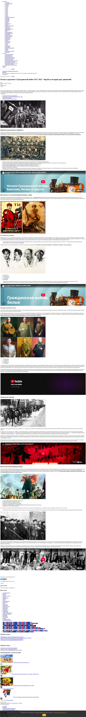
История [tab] (4, 618)
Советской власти (12, 165)
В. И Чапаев (5, 279)
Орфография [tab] (5, 611)
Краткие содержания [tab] (7, 613)
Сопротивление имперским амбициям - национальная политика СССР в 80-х (16, 637)
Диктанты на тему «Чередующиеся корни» (9, 647)
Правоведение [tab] (6, 610)
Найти (13, 76)
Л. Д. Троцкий (21, 242)
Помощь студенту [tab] (6, 606)
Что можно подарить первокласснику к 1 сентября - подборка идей (25, 674)
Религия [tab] (4, 597)
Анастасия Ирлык (9, 688)
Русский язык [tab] (5, 617)
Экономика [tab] (5, 604)
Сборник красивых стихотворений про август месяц (23, 685)
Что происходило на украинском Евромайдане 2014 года (11, 640)
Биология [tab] (5, 593)
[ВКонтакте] (1, 579)
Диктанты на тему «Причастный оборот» (8, 649)
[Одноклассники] (6, 579)
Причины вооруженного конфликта (10, 95)
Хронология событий (7, 97)
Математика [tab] (5, 608)
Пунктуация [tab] (5, 607)
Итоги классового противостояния (10, 98)
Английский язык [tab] (6, 592)
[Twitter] (3, 579)
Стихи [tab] (4, 600)
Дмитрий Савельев (10, 677)
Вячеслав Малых (9, 665)
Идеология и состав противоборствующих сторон (13, 96)
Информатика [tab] (5, 598)
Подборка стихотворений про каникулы (21, 662)
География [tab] (5, 609)
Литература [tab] (5, 616)
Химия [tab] (4, 594)
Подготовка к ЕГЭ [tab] (6, 596)
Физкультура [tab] (5, 605)
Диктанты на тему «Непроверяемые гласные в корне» (11, 650)
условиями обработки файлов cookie (60, 712)
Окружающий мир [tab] (6, 619)
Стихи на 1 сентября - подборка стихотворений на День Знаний (26, 697)
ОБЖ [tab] (4, 603)
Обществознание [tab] (6, 601)
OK (44, 715)
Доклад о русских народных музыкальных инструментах (11, 638)
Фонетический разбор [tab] (7, 620)
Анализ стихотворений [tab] (7, 612)
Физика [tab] (4, 599)
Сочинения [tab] (5, 602)
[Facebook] (4, 579)
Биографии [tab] (5, 615)
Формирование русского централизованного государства (11, 636)
